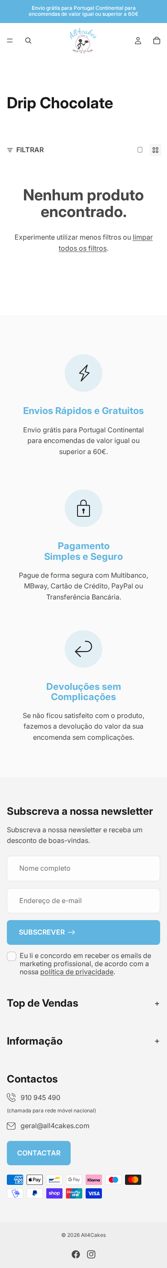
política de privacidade (76, 971)
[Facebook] (76, 1254)
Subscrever (42, 932)
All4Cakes (93, 1235)
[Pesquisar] (28, 40)
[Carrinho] (156, 40)
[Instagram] (91, 1254)
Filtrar (30, 149)
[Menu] (10, 40)
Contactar (38, 1152)
